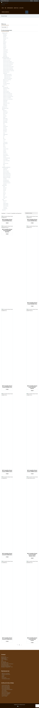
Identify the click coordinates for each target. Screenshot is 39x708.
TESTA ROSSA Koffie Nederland (7, 689)
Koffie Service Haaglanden (6, 692)
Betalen (3, 676)
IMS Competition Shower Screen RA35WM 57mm (7, 386)
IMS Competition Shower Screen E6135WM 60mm (7, 638)
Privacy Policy (4, 677)
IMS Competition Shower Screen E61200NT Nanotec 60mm (32, 554)
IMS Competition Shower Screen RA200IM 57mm (32, 303)
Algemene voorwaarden (6, 673)
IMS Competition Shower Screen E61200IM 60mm (7, 554)
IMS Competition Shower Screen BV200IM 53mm (7, 220)
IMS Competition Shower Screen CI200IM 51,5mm (7, 471)
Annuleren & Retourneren (6, 674)
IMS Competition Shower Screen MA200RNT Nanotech (7, 230)
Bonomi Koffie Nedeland (6, 688)
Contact (3, 675)
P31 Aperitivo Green (5, 694)
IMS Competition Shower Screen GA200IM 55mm (32, 220)
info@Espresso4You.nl (7, 660)
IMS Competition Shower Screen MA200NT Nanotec (32, 387)
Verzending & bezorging (6, 678)
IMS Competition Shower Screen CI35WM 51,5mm (32, 471)
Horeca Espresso (5, 691)
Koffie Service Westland (6, 693)
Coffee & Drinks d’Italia (5, 685)
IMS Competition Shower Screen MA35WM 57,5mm (32, 639)
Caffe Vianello (4, 690)
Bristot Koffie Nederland (6, 687)
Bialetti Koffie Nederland (6, 686)
